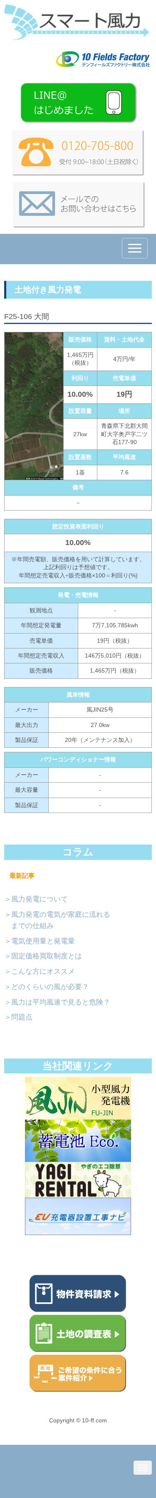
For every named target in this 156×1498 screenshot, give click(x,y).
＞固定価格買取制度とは (43, 956)
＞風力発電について (36, 899)
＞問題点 (18, 1017)
